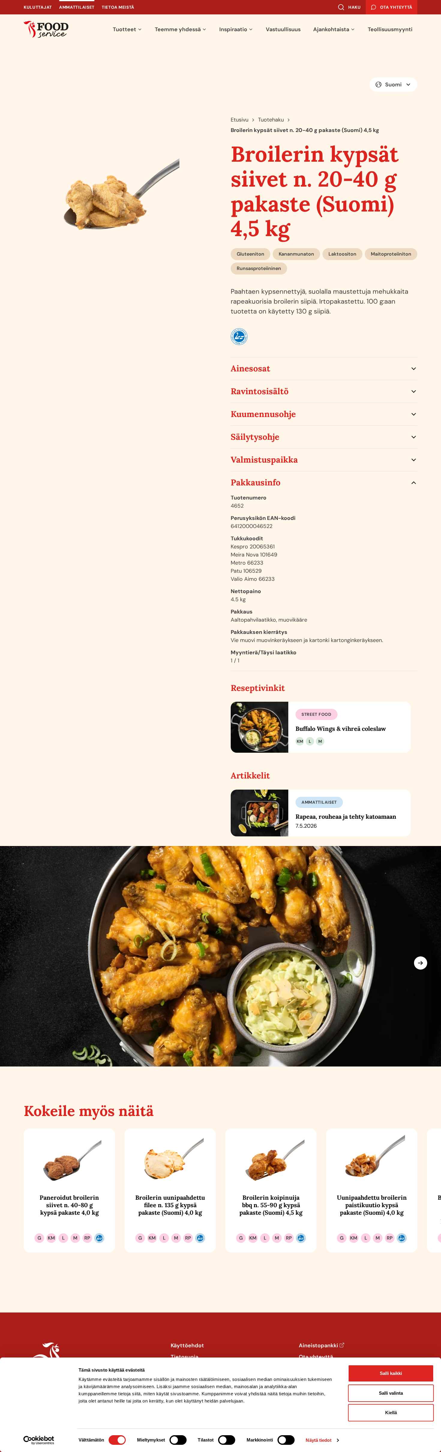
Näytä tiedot (318, 1440)
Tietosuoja (184, 1357)
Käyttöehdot (187, 1345)
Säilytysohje (255, 436)
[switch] (178, 1440)
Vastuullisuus (283, 29)
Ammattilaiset (76, 7)
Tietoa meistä (118, 7)
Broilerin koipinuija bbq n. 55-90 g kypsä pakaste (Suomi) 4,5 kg (270, 1205)
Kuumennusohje (263, 414)
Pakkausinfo (255, 482)
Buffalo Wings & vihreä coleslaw (341, 728)
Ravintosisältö (260, 391)
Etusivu (239, 119)
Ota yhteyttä (316, 1357)
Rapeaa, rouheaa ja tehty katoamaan (346, 816)
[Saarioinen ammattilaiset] (46, 29)
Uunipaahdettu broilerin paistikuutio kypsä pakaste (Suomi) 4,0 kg (372, 1205)
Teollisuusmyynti (390, 29)
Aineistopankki (318, 1345)
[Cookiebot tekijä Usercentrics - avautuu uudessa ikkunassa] (39, 1440)
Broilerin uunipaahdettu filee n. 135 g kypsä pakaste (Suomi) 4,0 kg (170, 1205)
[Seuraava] (420, 963)
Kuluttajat (38, 7)
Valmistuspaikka (264, 459)
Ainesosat (250, 368)
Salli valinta (391, 1393)
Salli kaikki (391, 1373)
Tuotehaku (271, 119)
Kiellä (391, 1412)
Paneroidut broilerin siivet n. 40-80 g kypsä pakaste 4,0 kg (69, 1205)
